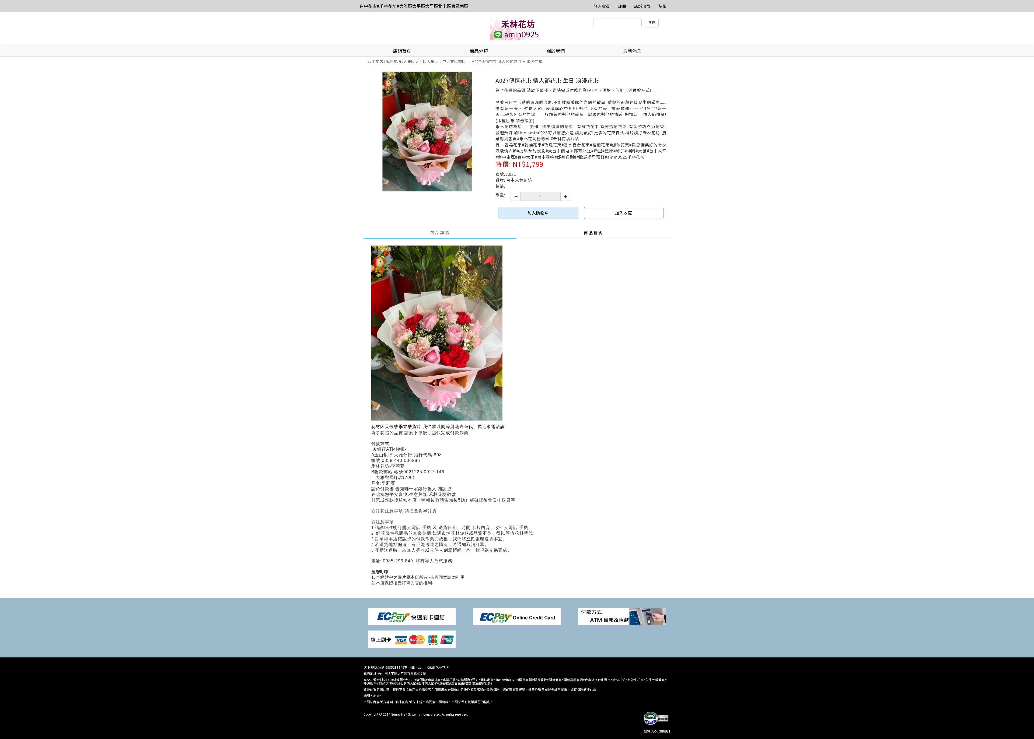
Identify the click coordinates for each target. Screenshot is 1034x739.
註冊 (622, 6)
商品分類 (479, 50)
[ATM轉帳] (622, 615)
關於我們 (555, 50)
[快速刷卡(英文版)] (517, 615)
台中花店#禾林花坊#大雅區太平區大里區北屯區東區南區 (413, 6)
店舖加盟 (642, 6)
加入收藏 (623, 213)
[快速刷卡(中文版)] (412, 615)
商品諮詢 (593, 233)
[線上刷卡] (412, 638)
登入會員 (602, 6)
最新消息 (632, 50)
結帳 (662, 6)
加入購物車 (538, 213)
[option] (427, 131)
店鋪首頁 (402, 50)
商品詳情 (440, 232)
